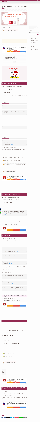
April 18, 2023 (10, 107)
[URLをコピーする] (25, 417)
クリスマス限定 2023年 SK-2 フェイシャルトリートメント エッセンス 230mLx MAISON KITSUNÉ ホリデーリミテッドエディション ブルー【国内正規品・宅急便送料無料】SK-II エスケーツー (16, 48)
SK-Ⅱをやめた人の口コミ (33, 46)
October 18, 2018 (11, 114)
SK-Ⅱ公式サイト (5, 214)
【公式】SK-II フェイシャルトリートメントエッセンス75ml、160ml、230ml (15, 176)
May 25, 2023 (11, 144)
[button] (4, 417)
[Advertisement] (14, 186)
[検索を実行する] (37, 34)
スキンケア (3, 8)
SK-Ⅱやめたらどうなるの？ (33, 47)
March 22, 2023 (10, 263)
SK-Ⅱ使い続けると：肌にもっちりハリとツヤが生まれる (11, 58)
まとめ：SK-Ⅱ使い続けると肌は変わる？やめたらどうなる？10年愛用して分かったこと (34, 52)
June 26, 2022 (13, 283)
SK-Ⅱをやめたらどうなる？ (32, 45)
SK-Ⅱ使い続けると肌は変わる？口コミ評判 (10, 57)
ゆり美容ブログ (4, 1)
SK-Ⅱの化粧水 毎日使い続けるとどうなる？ (10, 60)
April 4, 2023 (16, 251)
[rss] (37, 0)
